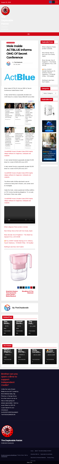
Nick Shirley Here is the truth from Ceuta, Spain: (18, 231)
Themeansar (4, 456)
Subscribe (33, 460)
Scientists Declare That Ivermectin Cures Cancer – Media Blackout (12, 294)
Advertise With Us (35, 454)
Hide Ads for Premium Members (38, 457)
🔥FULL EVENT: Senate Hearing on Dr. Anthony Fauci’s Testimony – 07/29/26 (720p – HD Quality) (48, 73)
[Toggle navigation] (28, 34)
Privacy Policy (50, 457)
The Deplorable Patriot (7, 20)
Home (32, 450)
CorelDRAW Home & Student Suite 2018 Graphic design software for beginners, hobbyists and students (18, 153)
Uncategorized (10, 42)
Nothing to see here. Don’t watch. (14, 247)
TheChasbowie (18, 62)
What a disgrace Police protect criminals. (16, 227)
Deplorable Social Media (46, 454)
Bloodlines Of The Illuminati (27, 292)
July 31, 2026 (36, 354)
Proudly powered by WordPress (9, 455)
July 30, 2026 (51, 354)
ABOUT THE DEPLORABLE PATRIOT (43, 450)
